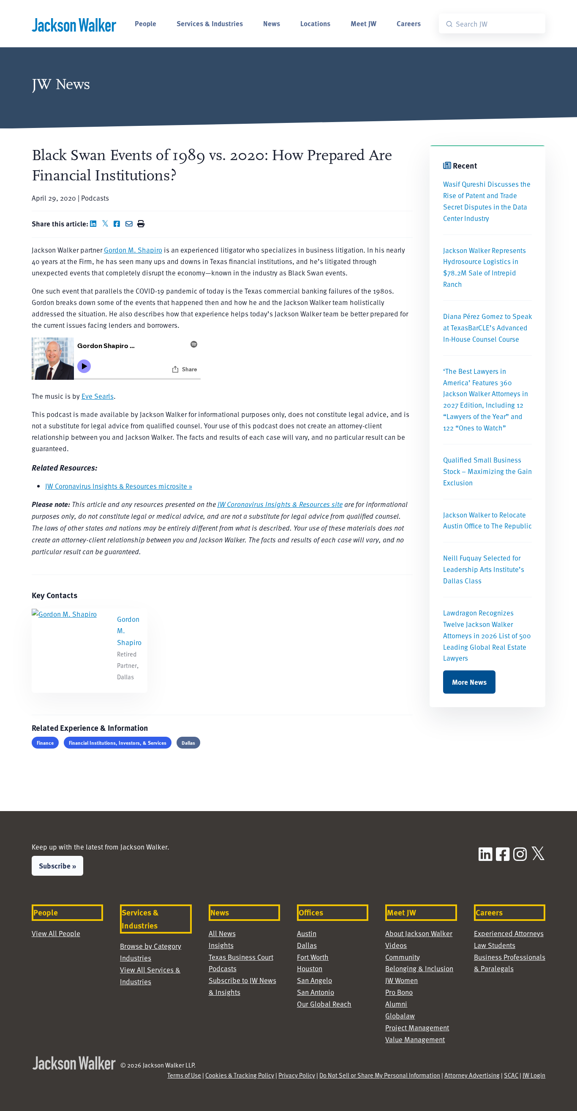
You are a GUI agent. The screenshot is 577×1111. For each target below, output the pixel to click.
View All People (56, 933)
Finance (45, 742)
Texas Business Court (241, 957)
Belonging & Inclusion (419, 968)
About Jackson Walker (418, 933)
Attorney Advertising (472, 1075)
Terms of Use (184, 1075)
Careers (409, 23)
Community (402, 957)
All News (222, 933)
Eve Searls (98, 396)
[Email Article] (130, 223)
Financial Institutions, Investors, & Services (117, 742)
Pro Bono (399, 992)
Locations (315, 23)
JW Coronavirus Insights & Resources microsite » (118, 486)
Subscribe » (57, 865)
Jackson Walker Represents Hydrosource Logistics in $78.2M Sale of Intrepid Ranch (484, 267)
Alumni (396, 1004)
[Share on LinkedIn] (95, 223)
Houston (309, 968)
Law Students (494, 945)
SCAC (511, 1075)
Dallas (188, 742)
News (271, 23)
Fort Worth (313, 957)
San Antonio (315, 992)
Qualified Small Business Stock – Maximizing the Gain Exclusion (487, 471)
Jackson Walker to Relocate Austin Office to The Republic (487, 520)
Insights (221, 945)
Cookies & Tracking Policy (239, 1075)
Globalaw (400, 1015)
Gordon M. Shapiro (133, 250)
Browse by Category (150, 946)
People (145, 23)
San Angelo (314, 980)
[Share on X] (107, 223)
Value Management (415, 1039)
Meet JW (363, 23)
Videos (396, 945)
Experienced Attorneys (509, 933)
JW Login (534, 1075)
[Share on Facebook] (119, 223)
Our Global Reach (324, 1004)
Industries (135, 958)
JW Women (401, 980)
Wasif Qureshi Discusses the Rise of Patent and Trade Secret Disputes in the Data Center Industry (487, 201)
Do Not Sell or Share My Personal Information (379, 1075)
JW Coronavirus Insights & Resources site (280, 504)
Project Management (417, 1027)
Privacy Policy (296, 1075)
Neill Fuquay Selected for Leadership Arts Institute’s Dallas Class (483, 569)
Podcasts (223, 968)
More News (469, 682)
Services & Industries (210, 23)
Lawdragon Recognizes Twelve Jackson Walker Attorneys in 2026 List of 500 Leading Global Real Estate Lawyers (487, 635)
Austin (306, 933)
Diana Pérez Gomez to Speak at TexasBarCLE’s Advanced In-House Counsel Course (487, 327)
